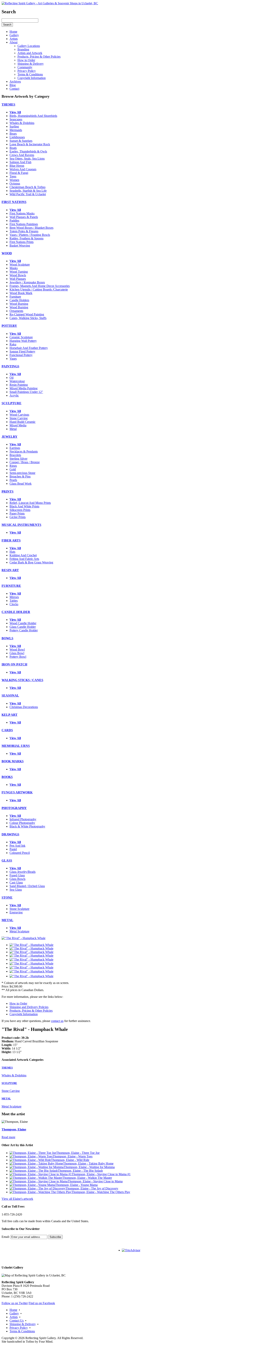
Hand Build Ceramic (23, 421)
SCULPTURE (11, 403)
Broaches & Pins (20, 476)
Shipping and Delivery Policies (29, 1007)
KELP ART (9, 714)
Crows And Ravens (22, 155)
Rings (13, 465)
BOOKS (7, 777)
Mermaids (16, 130)
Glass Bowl (17, 653)
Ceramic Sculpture (21, 337)
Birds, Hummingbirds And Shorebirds (33, 115)
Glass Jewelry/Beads (23, 871)
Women (14, 180)
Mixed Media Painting (24, 388)
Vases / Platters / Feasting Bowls (30, 234)
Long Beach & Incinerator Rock (30, 144)
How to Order (18, 1003)
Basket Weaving (20, 245)
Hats (12, 551)
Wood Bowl (17, 649)
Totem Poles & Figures (24, 231)
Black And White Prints (24, 506)
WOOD (7, 253)
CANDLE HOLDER (16, 612)
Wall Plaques (18, 278)
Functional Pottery (21, 355)
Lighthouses (17, 137)
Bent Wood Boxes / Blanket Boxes (31, 227)
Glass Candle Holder (23, 626)
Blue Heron (17, 165)
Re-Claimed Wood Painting (27, 314)
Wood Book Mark (21, 293)
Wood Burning (19, 303)
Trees (13, 176)
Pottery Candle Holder (24, 630)
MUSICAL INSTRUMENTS (21, 524)
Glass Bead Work (21, 483)
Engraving (16, 912)
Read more (8, 1137)
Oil (11, 377)
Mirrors (14, 597)
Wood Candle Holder (23, 623)
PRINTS (7, 491)
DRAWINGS (10, 834)
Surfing (14, 126)
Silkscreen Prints (20, 510)
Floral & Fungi (19, 172)
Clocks (14, 604)
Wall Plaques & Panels (24, 217)
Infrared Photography (23, 819)
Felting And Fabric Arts (24, 558)
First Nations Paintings (24, 224)
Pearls (13, 480)
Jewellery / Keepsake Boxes (27, 282)
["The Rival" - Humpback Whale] (23, 938)
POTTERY (9, 325)
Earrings (15, 448)
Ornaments (16, 311)
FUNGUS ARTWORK (17, 792)
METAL (7, 920)
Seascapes (16, 119)
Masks (14, 268)
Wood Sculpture (20, 264)
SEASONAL (10, 695)
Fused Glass (17, 875)
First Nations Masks (22, 213)
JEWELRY (9, 436)
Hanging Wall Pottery (23, 340)
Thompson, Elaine (14, 1129)
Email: (6, 1236)
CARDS (7, 730)
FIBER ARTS (11, 540)
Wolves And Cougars (23, 169)
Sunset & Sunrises (21, 140)
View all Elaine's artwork (17, 1198)
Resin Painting (19, 384)
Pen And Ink (17, 845)
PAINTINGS (10, 366)
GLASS (7, 860)
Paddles (14, 220)
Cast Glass (16, 882)
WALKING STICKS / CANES (22, 680)
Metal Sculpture (19, 931)
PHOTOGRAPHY (14, 808)
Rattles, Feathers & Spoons (26, 238)
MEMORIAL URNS (16, 745)
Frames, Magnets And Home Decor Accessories (40, 286)
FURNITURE (11, 585)
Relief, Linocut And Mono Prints (30, 502)
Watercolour (17, 381)
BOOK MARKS (13, 761)
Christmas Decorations (24, 707)
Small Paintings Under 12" (26, 392)
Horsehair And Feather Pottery (29, 348)
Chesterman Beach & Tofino (27, 187)
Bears (13, 133)
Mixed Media (18, 425)
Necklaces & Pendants (24, 451)
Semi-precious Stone (22, 473)
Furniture (15, 296)
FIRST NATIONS (14, 202)
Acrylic (14, 395)
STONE (7, 897)
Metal (13, 429)
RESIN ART (10, 570)
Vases (13, 358)
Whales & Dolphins (22, 123)
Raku (13, 344)
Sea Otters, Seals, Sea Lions (27, 158)
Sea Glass (16, 889)
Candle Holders (19, 300)
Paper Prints (17, 513)
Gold (13, 469)
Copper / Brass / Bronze (25, 462)
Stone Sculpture (19, 908)
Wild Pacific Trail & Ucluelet (28, 194)
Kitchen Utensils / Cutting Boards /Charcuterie (39, 289)
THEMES (8, 104)
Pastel (13, 849)
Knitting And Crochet (23, 555)
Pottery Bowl (18, 656)
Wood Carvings (19, 414)
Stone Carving (19, 418)
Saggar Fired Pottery (22, 351)
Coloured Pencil (20, 852)
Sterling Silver (18, 458)
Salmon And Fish (20, 162)
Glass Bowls (17, 879)
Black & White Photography (27, 826)
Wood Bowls (18, 275)
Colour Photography (22, 823)
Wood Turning (19, 271)
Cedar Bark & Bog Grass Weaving (31, 562)
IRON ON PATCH (14, 664)
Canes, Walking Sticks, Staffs (28, 318)
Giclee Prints (18, 517)
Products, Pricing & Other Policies (31, 1010)
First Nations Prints (22, 242)
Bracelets (15, 455)
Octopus (15, 183)
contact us (57, 1021)
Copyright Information (24, 1014)
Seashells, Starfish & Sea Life (28, 190)
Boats (13, 148)
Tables (14, 600)
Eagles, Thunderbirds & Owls (28, 151)
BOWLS (7, 638)
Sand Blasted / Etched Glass (27, 886)
